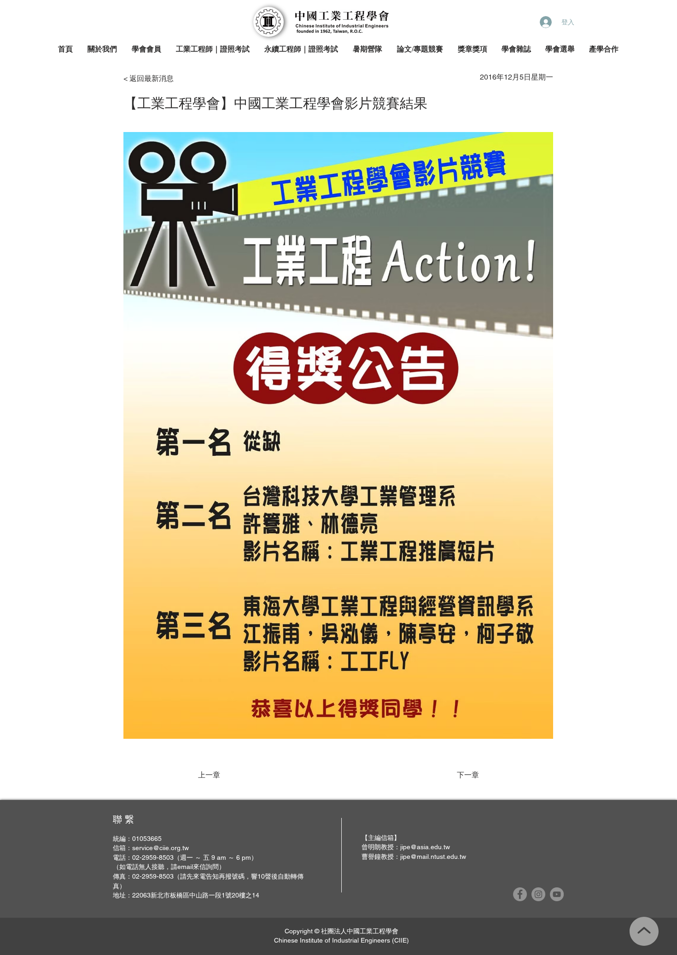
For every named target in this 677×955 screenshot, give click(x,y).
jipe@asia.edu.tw (425, 847)
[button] (103, 49)
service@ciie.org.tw (160, 847)
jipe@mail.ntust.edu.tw (433, 856)
